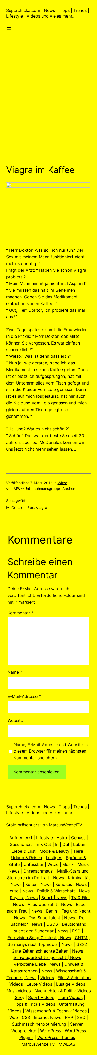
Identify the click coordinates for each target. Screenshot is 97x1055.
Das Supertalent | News (52, 917)
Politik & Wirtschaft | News (63, 890)
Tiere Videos (70, 997)
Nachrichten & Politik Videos (63, 990)
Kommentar (20, 613)
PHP (69, 1017)
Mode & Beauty (54, 851)
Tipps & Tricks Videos (34, 1004)
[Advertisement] (48, 106)
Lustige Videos (70, 984)
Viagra (41, 507)
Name (15, 672)
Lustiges (54, 857)
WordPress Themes (56, 1037)
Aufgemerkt (20, 837)
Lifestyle (44, 837)
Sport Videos (41, 997)
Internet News (47, 1017)
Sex (30, 507)
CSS (26, 1017)
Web (13, 1017)
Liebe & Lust (24, 851)
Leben (79, 844)
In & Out (43, 844)
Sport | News (54, 897)
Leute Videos (39, 984)
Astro (62, 837)
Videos (47, 977)
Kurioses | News (71, 884)
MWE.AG (67, 1044)
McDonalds (15, 507)
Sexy (19, 997)
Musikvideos (18, 990)
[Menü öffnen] (9, 28)
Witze (62, 483)
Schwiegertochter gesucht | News (47, 957)
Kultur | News (38, 884)
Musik (68, 864)
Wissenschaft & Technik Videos (56, 1010)
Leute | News (20, 890)
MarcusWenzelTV (65, 824)
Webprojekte (23, 1030)
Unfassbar (33, 864)
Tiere (78, 851)
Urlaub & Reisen (26, 857)
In (56, 844)
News (58, 877)
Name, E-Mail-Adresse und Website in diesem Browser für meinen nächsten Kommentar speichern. (51, 751)
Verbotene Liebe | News (37, 964)
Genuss (78, 837)
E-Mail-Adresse (24, 696)
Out (65, 844)
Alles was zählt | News (50, 904)
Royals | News (24, 897)
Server (76, 1024)
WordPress (50, 1030)
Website (15, 720)
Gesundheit (21, 844)
